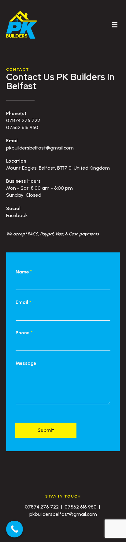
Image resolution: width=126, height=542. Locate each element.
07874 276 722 (23, 120)
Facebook (17, 215)
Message (26, 363)
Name (24, 272)
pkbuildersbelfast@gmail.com (40, 148)
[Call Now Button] (14, 529)
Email (23, 302)
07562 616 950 (22, 127)
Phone (24, 333)
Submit (46, 430)
